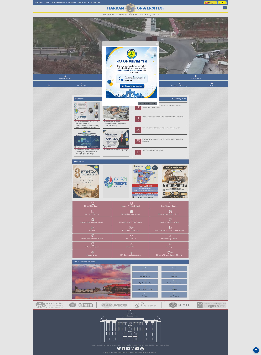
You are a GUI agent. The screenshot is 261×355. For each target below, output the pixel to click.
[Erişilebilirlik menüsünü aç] (256, 350)
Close (157, 44)
